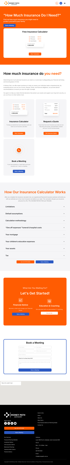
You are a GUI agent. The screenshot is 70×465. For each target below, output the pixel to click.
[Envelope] (15, 423)
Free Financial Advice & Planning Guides (47, 422)
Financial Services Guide (47, 461)
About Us (40, 418)
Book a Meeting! (35, 370)
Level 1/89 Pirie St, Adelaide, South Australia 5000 (48, 440)
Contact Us (40, 425)
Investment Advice (8, 442)
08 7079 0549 (39, 450)
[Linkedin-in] (12, 423)
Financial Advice (8, 451)
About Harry (40, 420)
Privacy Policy (39, 461)
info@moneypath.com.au (42, 456)
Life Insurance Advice (9, 444)
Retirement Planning (9, 447)
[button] (65, 3)
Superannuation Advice (10, 449)
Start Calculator (35, 54)
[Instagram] (8, 423)
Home (39, 415)
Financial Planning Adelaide (11, 439)
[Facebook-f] (5, 423)
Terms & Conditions (31, 461)
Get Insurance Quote (51, 133)
